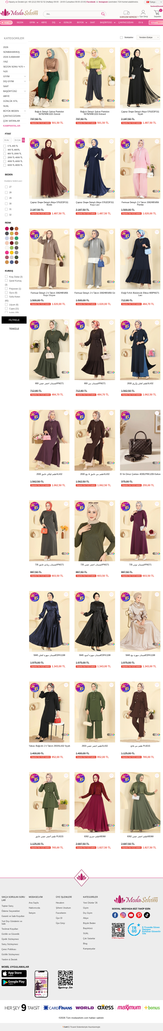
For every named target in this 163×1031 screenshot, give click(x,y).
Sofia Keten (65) (12, 299)
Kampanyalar (89, 948)
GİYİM (32, 22)
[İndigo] (12, 262)
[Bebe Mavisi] (7, 238)
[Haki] (16, 257)
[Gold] (12, 253)
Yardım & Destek (9, 959)
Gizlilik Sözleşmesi (10, 954)
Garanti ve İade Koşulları (13, 916)
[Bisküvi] (7, 243)
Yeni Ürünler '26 (90, 903)
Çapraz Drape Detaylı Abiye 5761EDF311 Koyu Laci (95, 203)
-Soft (65, 1027)
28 (10, 192)
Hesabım (60, 903)
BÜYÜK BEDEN (80, 23)
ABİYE (44, 22)
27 (10, 187)
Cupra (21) (14, 308)
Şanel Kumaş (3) (13, 283)
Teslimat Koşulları (10, 929)
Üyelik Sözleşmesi (10, 939)
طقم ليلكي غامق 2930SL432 (49, 474)
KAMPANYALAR (11, 125)
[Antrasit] (7, 233)
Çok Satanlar (89, 938)
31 (10, 209)
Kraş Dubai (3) (15, 277)
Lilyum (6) (13, 304)
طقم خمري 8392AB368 (95, 836)
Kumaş (9, 271)
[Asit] (12, 233)
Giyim (86, 908)
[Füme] (16, 248)
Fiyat (8, 133)
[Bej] (12, 238)
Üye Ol (59, 918)
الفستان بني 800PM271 (95, 383)
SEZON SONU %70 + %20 (20, 23)
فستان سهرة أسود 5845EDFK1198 (94, 655)
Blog (85, 943)
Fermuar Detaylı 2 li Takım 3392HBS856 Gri (94, 293)
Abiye (85, 918)
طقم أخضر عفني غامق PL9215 (49, 836)
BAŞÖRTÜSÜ (106, 22)
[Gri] (16, 253)
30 (10, 203)
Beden (9, 174)
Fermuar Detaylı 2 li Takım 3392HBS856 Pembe (140, 203)
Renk (8, 222)
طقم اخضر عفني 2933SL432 (95, 746)
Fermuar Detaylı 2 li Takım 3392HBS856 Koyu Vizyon (49, 294)
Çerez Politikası (9, 949)
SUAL (6, 106)
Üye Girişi (60, 923)
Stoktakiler (128, 37)
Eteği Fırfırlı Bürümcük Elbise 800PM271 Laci (140, 294)
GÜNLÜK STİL (68, 23)
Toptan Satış (7, 906)
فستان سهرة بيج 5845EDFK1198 (140, 655)
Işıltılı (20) (14, 312)
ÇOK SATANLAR (11, 121)
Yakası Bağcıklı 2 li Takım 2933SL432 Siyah (49, 746)
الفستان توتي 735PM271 (140, 564)
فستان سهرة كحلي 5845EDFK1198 (49, 655)
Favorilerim (61, 913)
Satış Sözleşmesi (10, 944)
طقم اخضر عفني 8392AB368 (140, 836)
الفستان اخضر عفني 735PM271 (95, 564)
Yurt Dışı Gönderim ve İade (12, 922)
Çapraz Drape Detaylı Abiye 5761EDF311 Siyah (140, 112)
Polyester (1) (15, 289)
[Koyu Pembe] (7, 229)
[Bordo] (12, 243)
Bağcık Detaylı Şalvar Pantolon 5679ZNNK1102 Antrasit (94, 112)
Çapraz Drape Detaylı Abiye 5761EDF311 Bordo (49, 203)
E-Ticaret (72, 1027)
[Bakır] (16, 233)
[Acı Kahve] (12, 229)
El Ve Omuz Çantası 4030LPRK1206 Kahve (140, 474)
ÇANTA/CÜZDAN (125, 22)
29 (10, 198)
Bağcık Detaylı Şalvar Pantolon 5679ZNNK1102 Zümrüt (49, 112)
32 (10, 215)
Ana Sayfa (34, 903)
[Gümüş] (12, 257)
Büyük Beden (89, 923)
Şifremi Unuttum (63, 908)
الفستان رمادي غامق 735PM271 (49, 564)
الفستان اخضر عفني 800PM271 (49, 383)
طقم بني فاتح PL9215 (140, 746)
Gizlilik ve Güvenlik (10, 934)
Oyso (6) (13, 293)
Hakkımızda (34, 908)
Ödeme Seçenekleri (11, 911)
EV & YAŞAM (142, 23)
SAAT (92, 22)
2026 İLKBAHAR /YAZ (11, 59)
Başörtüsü (87, 928)
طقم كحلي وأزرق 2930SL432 (140, 383)
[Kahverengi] (16, 262)
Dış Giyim (87, 913)
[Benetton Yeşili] (16, 238)
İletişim (32, 913)
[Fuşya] (7, 253)
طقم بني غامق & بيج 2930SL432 (95, 474)
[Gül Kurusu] (7, 257)
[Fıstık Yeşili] (12, 248)
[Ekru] (7, 248)
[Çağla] (16, 243)
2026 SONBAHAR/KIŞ (11, 49)
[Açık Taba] (16, 229)
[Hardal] (7, 262)
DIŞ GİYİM (54, 23)
